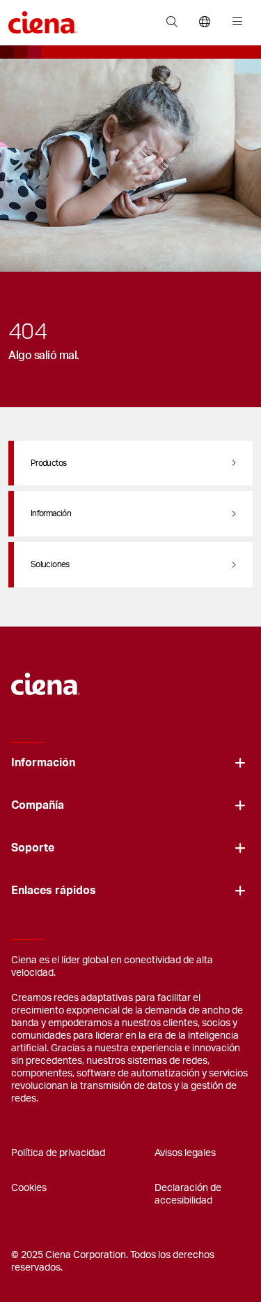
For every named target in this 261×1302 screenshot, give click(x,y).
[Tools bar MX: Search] (171, 22)
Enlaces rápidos (53, 890)
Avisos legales (185, 1153)
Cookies (29, 1188)
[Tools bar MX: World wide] (204, 22)
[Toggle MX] (240, 763)
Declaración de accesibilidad (188, 1194)
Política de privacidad (58, 1153)
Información (43, 762)
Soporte (32, 848)
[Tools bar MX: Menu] (234, 22)
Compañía (37, 805)
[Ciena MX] (45, 677)
